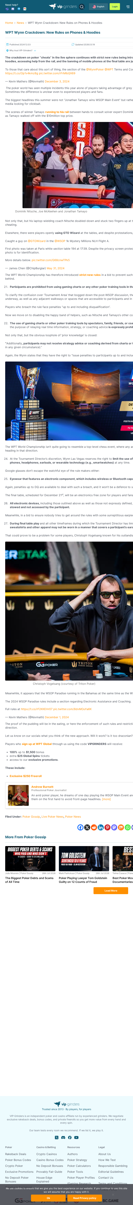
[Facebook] (80, 827)
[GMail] (24, 9)
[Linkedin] (101, 827)
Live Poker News (53, 816)
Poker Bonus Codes (18, 1160)
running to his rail (57, 112)
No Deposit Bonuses (49, 1166)
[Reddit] (94, 827)
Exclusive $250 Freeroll (26, 776)
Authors (72, 1154)
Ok (48, 1197)
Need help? (11, 4)
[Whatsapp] (128, 827)
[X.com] (57, 1137)
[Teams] (7, 9)
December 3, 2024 (57, 81)
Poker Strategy (77, 1160)
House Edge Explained (44, 1179)
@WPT (109, 69)
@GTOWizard (37, 241)
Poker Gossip (31, 816)
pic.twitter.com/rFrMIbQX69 (57, 73)
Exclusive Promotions (19, 1171)
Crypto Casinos (46, 1154)
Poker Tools (75, 1171)
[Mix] (121, 827)
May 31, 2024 (55, 268)
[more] (106, 799)
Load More (111, 890)
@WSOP (60, 241)
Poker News (73, 816)
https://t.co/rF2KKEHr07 (36, 709)
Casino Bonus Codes (50, 1160)
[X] (87, 827)
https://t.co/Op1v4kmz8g (21, 73)
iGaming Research (79, 1183)
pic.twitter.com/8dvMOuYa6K (72, 709)
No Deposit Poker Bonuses (17, 1179)
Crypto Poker (14, 1166)
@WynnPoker (95, 69)
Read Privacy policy (84, 1197)
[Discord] (13, 9)
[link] (127, 6)
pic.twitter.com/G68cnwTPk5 (51, 260)
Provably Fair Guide (49, 1171)
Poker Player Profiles (81, 1177)
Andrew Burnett (42, 786)
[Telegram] (19, 9)
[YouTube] (76, 1137)
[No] (113, 1196)
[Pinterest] (107, 827)
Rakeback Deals (15, 1154)
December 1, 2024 (57, 717)
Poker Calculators (79, 1166)
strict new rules (90, 275)
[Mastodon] (114, 827)
